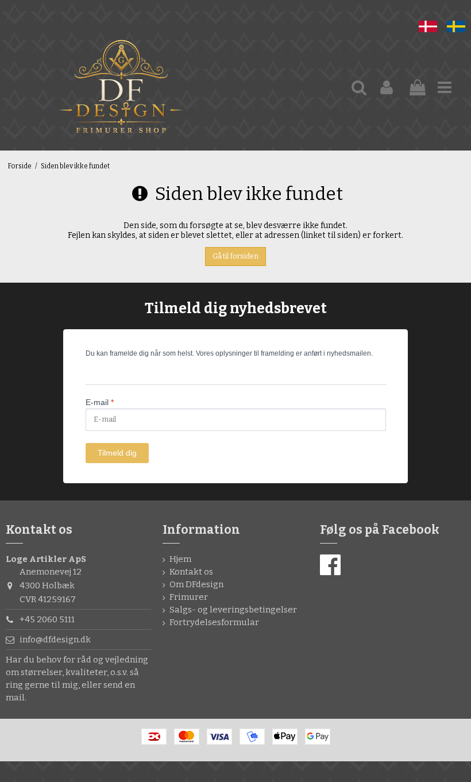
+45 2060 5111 (47, 619)
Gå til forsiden (235, 256)
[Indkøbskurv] (417, 87)
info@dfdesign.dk (55, 639)
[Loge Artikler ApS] (120, 88)
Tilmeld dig (117, 452)
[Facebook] (330, 565)
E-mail (100, 402)
